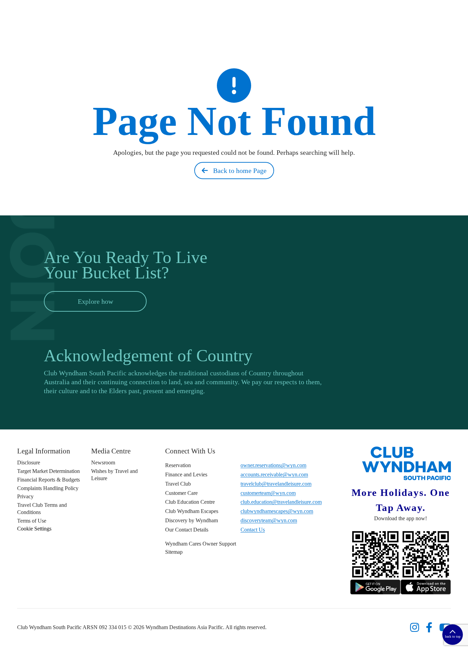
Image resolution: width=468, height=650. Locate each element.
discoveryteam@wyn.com (269, 520)
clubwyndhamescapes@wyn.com (277, 511)
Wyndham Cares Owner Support (200, 544)
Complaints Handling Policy (47, 488)
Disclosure (28, 462)
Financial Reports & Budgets (48, 480)
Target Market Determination (48, 471)
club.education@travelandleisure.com (281, 502)
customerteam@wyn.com (268, 493)
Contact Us (253, 530)
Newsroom (103, 462)
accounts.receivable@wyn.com (274, 474)
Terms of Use (31, 521)
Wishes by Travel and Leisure (114, 474)
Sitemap (174, 552)
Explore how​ (95, 301)
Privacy (25, 496)
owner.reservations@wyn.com (273, 465)
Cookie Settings (34, 529)
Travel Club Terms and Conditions (42, 508)
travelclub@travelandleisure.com (276, 484)
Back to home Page (237, 170)
